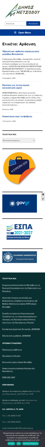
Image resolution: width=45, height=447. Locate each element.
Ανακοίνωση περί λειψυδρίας (17, 116)
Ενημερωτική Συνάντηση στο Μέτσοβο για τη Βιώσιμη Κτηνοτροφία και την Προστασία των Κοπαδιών (21, 288)
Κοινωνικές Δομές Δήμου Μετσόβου (17, 362)
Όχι (18, 443)
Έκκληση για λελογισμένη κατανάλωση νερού (15, 86)
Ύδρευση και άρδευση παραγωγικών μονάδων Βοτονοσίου (20, 52)
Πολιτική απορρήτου (30, 443)
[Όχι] (42, 438)
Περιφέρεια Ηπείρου (11, 356)
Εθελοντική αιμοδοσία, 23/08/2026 (16, 335)
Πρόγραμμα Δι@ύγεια (12, 349)
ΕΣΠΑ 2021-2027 (8, 377)
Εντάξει (11, 443)
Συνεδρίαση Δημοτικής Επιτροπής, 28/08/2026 (21, 329)
